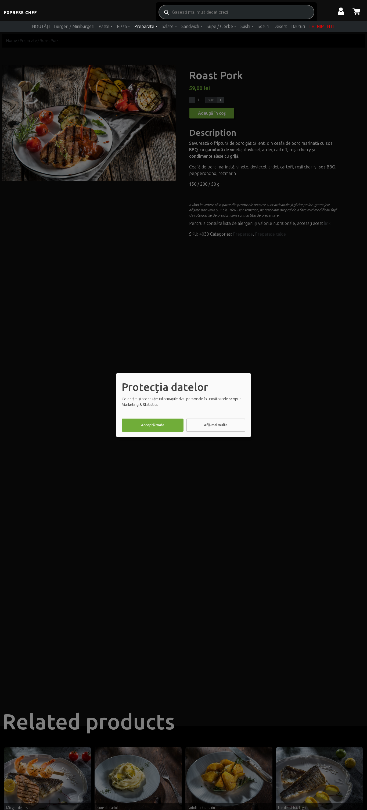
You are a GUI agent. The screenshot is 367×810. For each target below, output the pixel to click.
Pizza (122, 26)
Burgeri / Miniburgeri (74, 26)
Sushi (245, 26)
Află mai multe (216, 425)
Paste (104, 26)
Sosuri (263, 26)
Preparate (144, 26)
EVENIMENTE (322, 26)
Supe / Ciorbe (220, 26)
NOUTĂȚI (41, 26)
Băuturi (298, 26)
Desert (280, 26)
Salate (168, 26)
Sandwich (190, 26)
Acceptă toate (152, 425)
